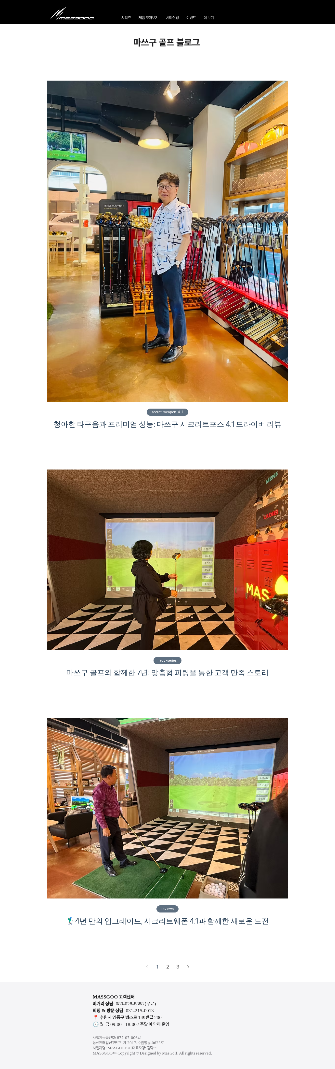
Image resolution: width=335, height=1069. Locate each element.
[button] (126, 17)
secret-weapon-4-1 (167, 412)
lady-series (167, 660)
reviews (167, 909)
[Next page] (188, 966)
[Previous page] (146, 966)
